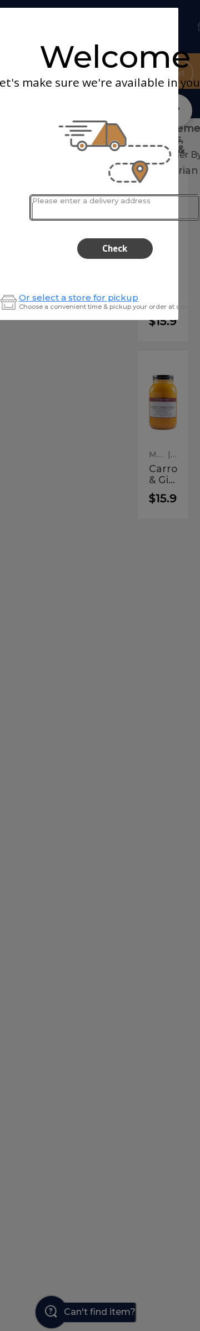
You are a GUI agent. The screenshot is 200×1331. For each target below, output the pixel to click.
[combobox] (114, 207)
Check (114, 248)
